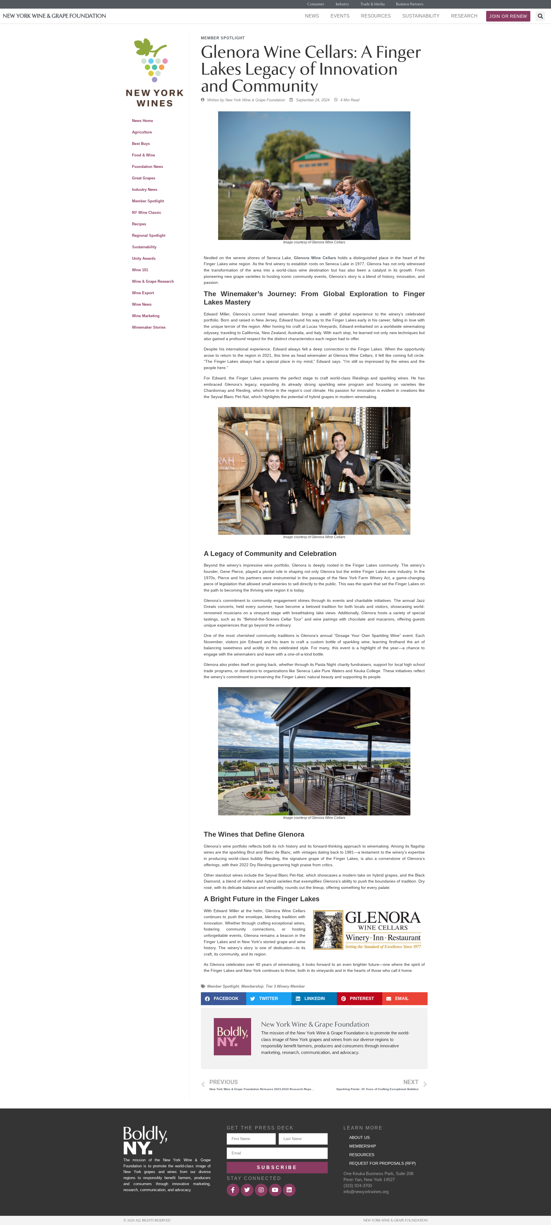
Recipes (139, 224)
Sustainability (421, 15)
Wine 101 (140, 270)
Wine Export (143, 293)
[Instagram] (261, 1190)
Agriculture (142, 132)
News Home (142, 121)
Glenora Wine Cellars (315, 257)
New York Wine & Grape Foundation (54, 16)
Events (340, 15)
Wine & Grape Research (153, 281)
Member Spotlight (148, 201)
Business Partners (409, 4)
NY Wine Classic (146, 212)
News (312, 15)
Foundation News (147, 166)
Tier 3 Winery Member (285, 986)
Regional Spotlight (148, 235)
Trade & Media (372, 4)
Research (464, 15)
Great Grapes (143, 178)
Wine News (142, 304)
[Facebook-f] (233, 1190)
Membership (252, 986)
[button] (540, 16)
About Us (359, 1137)
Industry (342, 4)
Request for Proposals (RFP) (382, 1163)
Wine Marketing (146, 316)
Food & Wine (143, 155)
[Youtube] (275, 1190)
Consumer (315, 4)
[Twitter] (247, 1190)
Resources (376, 15)
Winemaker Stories (149, 327)
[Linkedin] (289, 1190)
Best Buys (141, 144)
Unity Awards (144, 258)
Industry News (144, 189)
